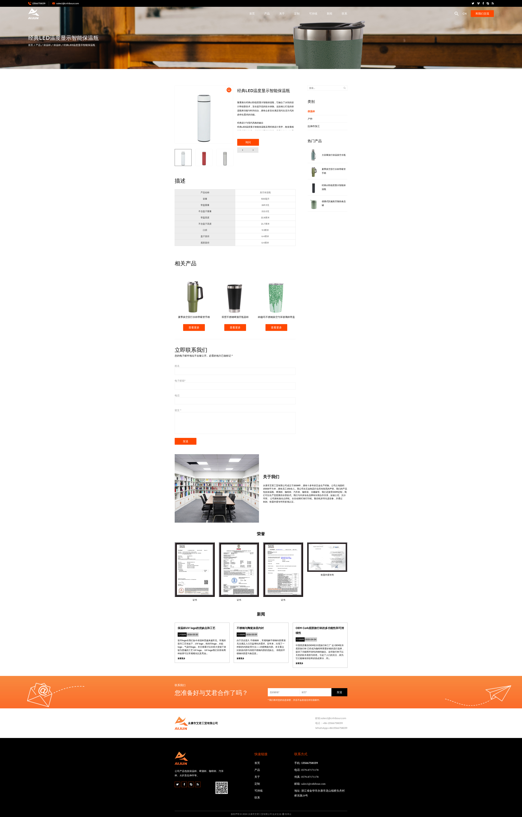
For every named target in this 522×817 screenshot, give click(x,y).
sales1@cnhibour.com (333, 718)
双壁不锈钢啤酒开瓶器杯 (201, 317)
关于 (282, 13)
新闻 (329, 13)
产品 (267, 13)
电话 (177, 395)
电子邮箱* (180, 380)
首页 (252, 13)
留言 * (178, 410)
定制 (297, 13)
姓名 (177, 365)
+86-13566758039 (333, 723)
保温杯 (47, 45)
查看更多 (201, 327)
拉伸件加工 (314, 126)
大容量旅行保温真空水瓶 (334, 155)
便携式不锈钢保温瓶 (284, 317)
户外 (310, 118)
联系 (344, 13)
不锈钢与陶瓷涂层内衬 (195, 628)
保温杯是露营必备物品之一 (316, 628)
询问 (248, 142)
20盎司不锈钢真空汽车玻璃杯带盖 (242, 317)
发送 (185, 441)
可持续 (313, 13)
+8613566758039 (337, 728)
